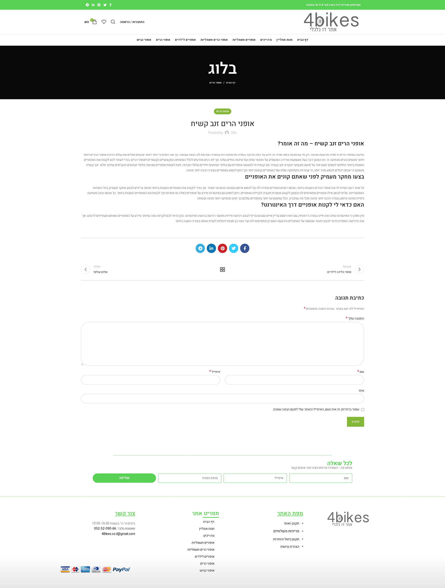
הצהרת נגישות (289, 546)
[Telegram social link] (87, 5)
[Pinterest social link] (99, 5)
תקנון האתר (291, 523)
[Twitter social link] (105, 5)
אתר (361, 390)
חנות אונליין (206, 528)
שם (360, 371)
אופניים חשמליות (203, 542)
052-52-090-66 (105, 528)
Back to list (222, 269)
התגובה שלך (355, 318)
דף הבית (230, 83)
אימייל (214, 371)
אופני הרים (216, 83)
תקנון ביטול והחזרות (286, 539)
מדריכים (208, 535)
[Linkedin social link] (93, 5)
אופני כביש (207, 570)
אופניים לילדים (204, 556)
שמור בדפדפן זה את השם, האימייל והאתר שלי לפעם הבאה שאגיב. (315, 409)
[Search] (113, 21)
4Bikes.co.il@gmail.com (118, 533)
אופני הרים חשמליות (201, 549)
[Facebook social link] (110, 5)
